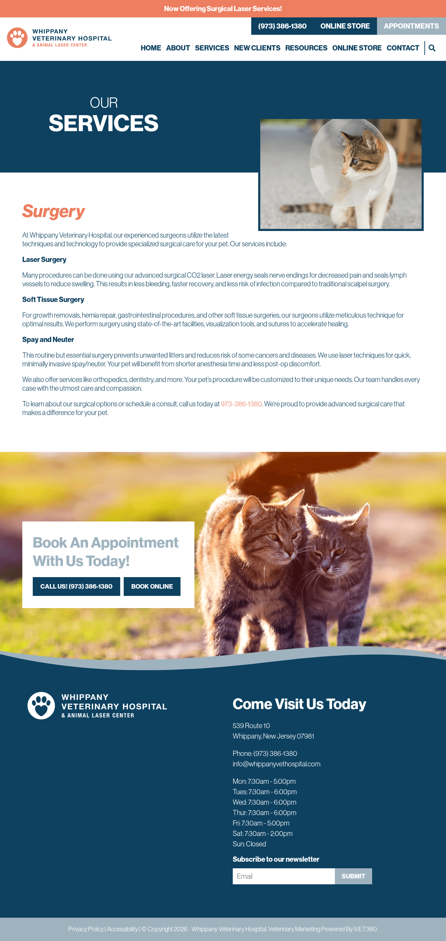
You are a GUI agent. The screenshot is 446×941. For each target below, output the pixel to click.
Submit (353, 876)
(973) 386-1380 (282, 26)
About (178, 48)
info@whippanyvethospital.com (277, 764)
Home (151, 48)
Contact (403, 48)
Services (212, 48)
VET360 (365, 929)
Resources (306, 48)
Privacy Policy (85, 929)
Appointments (411, 26)
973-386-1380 (241, 404)
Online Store (345, 26)
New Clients (257, 48)
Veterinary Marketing (294, 929)
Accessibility (122, 929)
